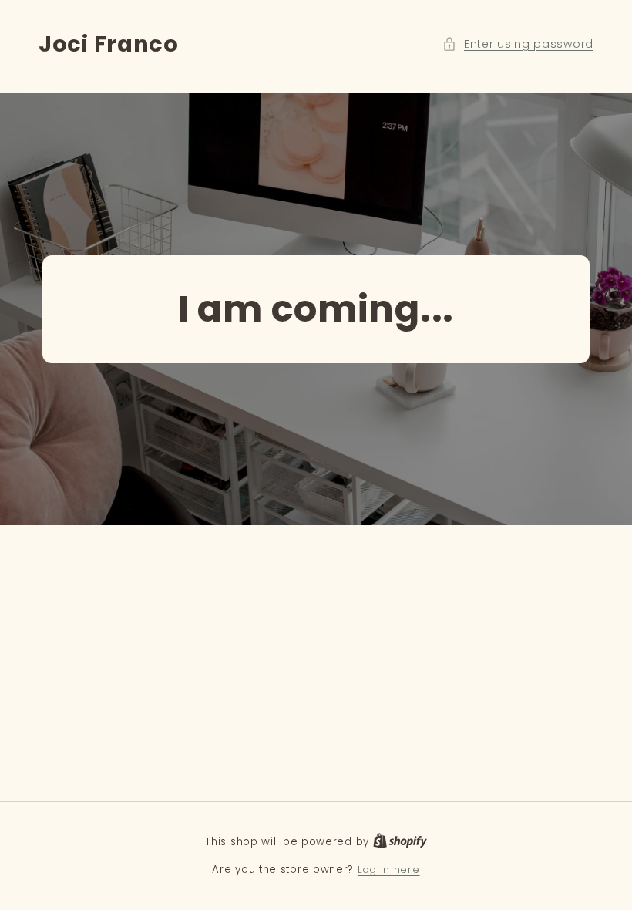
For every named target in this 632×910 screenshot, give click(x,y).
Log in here (389, 869)
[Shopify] (400, 841)
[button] (517, 44)
